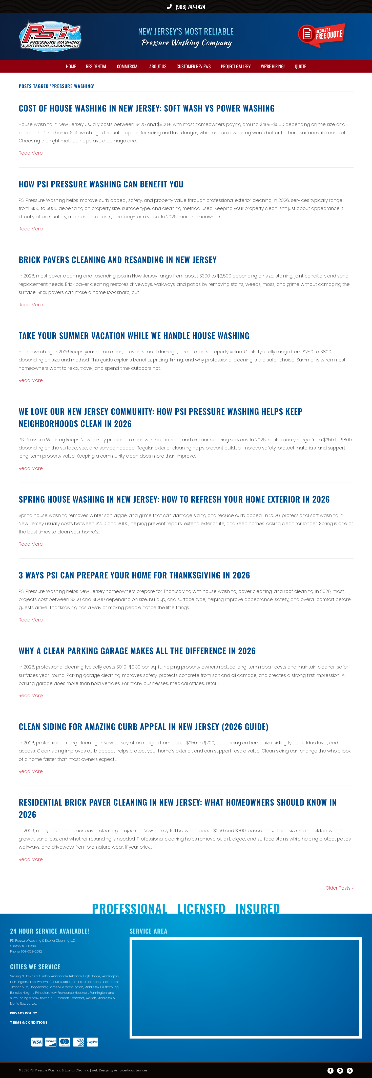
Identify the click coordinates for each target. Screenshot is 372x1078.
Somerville (56, 987)
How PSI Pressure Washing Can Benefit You (101, 184)
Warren (91, 998)
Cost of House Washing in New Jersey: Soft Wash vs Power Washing (147, 108)
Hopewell (81, 992)
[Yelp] (350, 1071)
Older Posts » (340, 888)
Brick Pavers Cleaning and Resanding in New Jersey (118, 259)
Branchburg (20, 987)
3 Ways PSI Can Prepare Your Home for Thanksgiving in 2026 (134, 575)
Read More (31, 153)
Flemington (18, 982)
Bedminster (110, 982)
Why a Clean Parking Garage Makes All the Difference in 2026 (137, 650)
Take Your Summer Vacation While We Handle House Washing (134, 335)
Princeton (42, 992)
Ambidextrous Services (130, 1070)
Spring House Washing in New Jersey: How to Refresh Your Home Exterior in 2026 (174, 499)
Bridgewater (39, 987)
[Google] (340, 1071)
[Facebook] (330, 1071)
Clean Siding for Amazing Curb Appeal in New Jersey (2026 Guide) (143, 726)
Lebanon (75, 976)
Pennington (98, 992)
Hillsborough (109, 987)
